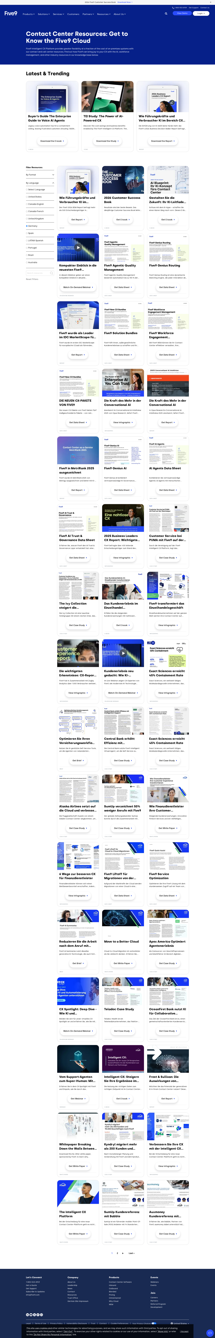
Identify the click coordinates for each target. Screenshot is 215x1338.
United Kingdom (36, 218)
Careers (154, 1298)
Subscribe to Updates (35, 1292)
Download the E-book (51, 141)
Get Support (193, 8)
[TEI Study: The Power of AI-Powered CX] (107, 96)
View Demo (182, 13)
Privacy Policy (56, 1323)
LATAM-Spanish (35, 240)
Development (156, 1307)
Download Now (124, 2)
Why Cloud (113, 1301)
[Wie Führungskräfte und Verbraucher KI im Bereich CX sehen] (163, 96)
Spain (31, 233)
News (70, 1289)
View (121, 422)
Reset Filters (32, 279)
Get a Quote (31, 1285)
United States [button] (180, 1323)
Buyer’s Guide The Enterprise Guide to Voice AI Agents (49, 118)
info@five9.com (32, 1295)
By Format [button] (31, 175)
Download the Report (162, 141)
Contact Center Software (120, 1282)
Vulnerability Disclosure (77, 1323)
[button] (210, 2)
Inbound (112, 1285)
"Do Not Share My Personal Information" (52, 1334)
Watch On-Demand (77, 287)
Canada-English (36, 204)
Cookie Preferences (119, 1323)
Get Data (122, 287)
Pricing (112, 1295)
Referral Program (158, 1304)
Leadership (72, 1285)
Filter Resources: (34, 167)
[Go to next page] (123, 1253)
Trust (93, 1323)
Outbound (113, 1289)
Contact (71, 1292)
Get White (167, 828)
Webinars (155, 1282)
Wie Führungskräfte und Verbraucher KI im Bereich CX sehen (161, 118)
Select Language (36, 189)
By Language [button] (32, 183)
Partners (87, 14)
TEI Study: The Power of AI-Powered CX (103, 118)
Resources (102, 14)
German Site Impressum (78, 1301)
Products (28, 14)
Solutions (43, 14)
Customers (73, 14)
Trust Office (73, 1298)
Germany (32, 226)
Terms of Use (40, 1323)
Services (57, 14)
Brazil (31, 255)
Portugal (32, 248)
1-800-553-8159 (181, 8)
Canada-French (36, 211)
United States (35, 197)
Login (200, 13)
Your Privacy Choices (141, 1323)
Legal (28, 1323)
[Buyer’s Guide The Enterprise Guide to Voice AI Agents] (52, 96)
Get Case (167, 558)
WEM (111, 1304)
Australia (32, 262)
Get (76, 219)
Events (153, 1285)
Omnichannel (115, 1298)
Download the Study (106, 141)
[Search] (166, 13)
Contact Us (204, 8)
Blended (112, 1292)
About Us (119, 14)
